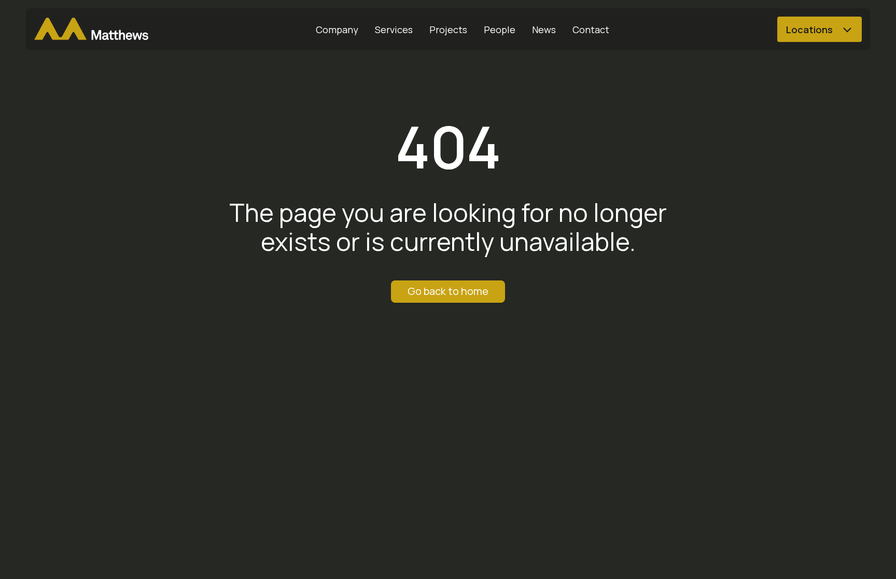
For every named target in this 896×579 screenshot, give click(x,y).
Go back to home (448, 291)
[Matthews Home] (91, 29)
